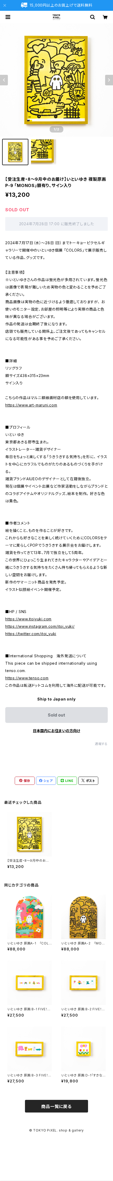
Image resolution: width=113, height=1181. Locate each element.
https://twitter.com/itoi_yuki (30, 633)
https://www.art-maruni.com (31, 405)
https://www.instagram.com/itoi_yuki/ (40, 626)
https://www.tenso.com (27, 678)
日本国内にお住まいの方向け (56, 730)
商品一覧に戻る (56, 1106)
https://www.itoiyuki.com (28, 619)
